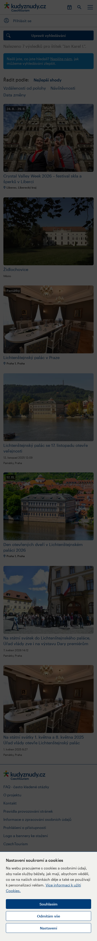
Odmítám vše (48, 916)
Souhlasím (48, 904)
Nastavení (48, 928)
